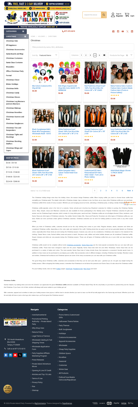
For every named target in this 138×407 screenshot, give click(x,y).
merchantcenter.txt (39, 315)
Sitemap (35, 390)
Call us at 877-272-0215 (16, 349)
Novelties (62, 357)
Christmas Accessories (15, 50)
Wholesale (63, 345)
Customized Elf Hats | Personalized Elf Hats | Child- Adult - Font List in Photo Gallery (93, 173)
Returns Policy (37, 332)
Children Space (65, 353)
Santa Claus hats (87, 245)
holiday (58, 268)
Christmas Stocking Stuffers (13, 142)
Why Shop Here (38, 328)
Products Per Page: (117, 55)
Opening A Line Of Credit (41, 370)
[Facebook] (113, 31)
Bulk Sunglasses (65, 329)
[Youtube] (123, 31)
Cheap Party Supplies (67, 349)
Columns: (75, 55)
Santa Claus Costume (14, 63)
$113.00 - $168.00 (13, 172)
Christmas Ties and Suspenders (13, 129)
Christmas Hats (12, 41)
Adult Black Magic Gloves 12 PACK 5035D (121, 171)
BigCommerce (40, 403)
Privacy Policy (37, 382)
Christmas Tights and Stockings (14, 136)
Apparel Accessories (67, 341)
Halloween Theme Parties (68, 321)
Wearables (10, 67)
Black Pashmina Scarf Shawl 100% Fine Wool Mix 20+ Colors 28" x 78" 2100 (42, 172)
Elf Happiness (11, 45)
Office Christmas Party (14, 71)
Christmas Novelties (14, 112)
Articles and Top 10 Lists (41, 374)
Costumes (63, 365)
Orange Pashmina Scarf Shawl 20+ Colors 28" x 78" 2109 (94, 131)
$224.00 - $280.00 (13, 181)
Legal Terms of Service (41, 336)
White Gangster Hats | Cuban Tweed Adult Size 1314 (67, 172)
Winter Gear (63, 369)
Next (129, 191)
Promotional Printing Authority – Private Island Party (41, 321)
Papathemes (67, 403)
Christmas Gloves (13, 97)
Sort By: (35, 55)
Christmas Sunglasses (14, 123)
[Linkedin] (132, 31)
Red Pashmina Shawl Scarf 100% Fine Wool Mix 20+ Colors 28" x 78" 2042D (94, 88)
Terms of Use (37, 378)
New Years (87, 268)
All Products (63, 373)
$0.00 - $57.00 (11, 163)
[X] (127, 31)
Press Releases (38, 360)
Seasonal (62, 361)
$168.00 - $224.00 (13, 177)
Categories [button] (11, 31)
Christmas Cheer (12, 80)
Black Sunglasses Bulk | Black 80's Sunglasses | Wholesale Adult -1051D (41, 131)
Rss (33, 386)
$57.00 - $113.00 (12, 167)
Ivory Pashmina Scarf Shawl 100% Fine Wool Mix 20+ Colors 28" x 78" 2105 (121, 131)
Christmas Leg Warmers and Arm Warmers (15, 103)
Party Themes (64, 325)
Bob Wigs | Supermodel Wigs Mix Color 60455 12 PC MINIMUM (69, 88)
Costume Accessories (67, 337)
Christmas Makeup (13, 108)
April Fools (69, 268)
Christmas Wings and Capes (14, 149)
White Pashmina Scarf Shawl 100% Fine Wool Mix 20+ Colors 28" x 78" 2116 (68, 131)
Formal (8, 75)
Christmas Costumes (14, 58)
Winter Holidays (12, 84)
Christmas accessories (74, 245)
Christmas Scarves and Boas (15, 118)
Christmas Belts (12, 88)
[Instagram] (118, 31)
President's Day (78, 268)
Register (119, 16)
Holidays (62, 333)
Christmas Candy (12, 93)
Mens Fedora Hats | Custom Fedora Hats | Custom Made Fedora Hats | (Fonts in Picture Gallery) (121, 89)
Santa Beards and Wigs (14, 54)
